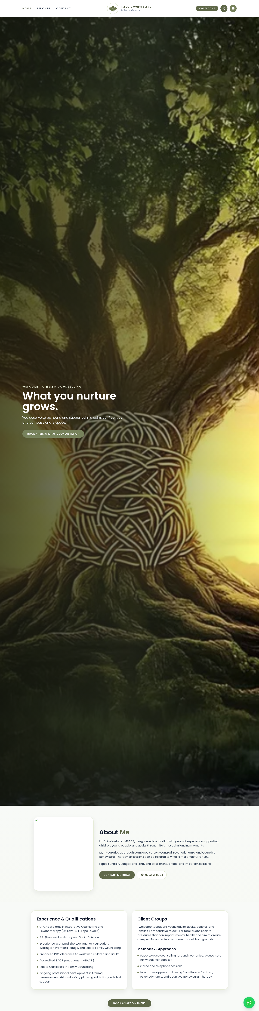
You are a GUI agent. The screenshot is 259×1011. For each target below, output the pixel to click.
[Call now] (223, 8)
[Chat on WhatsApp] (249, 1002)
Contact (63, 8)
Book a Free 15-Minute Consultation (53, 434)
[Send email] (233, 8)
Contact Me (207, 8)
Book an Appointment (129, 1003)
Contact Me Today (117, 875)
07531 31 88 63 (154, 875)
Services (44, 8)
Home (26, 8)
